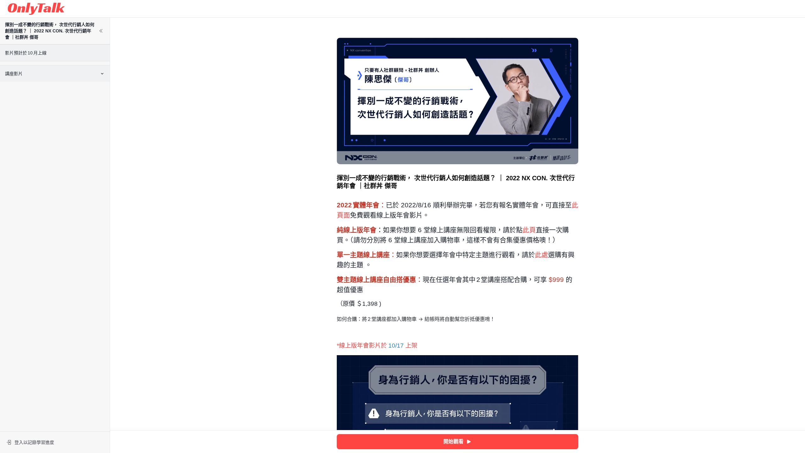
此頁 (529, 229)
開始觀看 (453, 441)
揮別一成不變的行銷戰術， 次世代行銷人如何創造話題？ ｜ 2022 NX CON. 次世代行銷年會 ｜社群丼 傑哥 (49, 31)
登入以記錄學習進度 (34, 442)
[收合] (101, 31)
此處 (541, 254)
